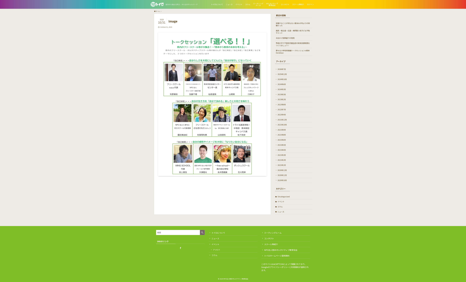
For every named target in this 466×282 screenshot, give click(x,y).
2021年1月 (282, 165)
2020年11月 (282, 175)
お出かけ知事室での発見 (285, 38)
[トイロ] (157, 4)
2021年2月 (282, 160)
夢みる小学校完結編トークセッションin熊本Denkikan (293, 51)
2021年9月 (282, 130)
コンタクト (269, 238)
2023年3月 (282, 94)
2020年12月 (282, 170)
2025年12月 (282, 74)
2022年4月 (282, 114)
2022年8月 (282, 104)
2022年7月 (282, 109)
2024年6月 (282, 84)
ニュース (281, 211)
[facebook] (180, 248)
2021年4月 (282, 150)
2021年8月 (282, 135)
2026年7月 (282, 69)
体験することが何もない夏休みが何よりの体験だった (293, 24)
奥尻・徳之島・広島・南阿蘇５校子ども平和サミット (293, 31)
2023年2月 (282, 99)
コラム (280, 206)
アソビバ (216, 249)
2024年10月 (282, 79)
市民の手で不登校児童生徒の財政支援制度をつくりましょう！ (293, 44)
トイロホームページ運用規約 (276, 255)
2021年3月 (282, 155)
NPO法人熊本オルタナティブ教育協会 (280, 249)
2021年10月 (282, 124)
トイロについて (218, 232)
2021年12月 (282, 119)
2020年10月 (282, 180)
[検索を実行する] (202, 232)
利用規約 (295, 267)
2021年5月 (282, 145)
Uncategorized (284, 196)
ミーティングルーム (273, 232)
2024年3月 (282, 89)
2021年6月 (282, 140)
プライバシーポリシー (279, 267)
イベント (281, 201)
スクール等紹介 (271, 244)
